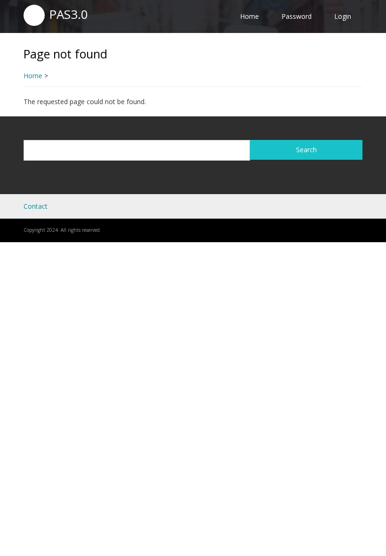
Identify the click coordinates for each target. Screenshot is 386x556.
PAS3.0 (68, 14)
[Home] (34, 14)
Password (296, 16)
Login (342, 16)
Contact (36, 206)
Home (249, 16)
